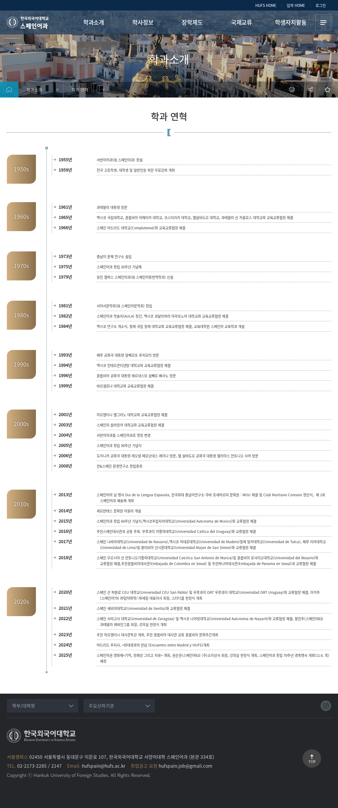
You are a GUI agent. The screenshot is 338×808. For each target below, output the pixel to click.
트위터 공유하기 (263, 107)
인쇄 (293, 89)
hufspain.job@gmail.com (185, 765)
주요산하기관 (101, 705)
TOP (312, 762)
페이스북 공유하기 (255, 107)
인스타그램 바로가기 (326, 705)
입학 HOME (296, 5)
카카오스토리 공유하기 (271, 107)
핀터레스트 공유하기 (279, 107)
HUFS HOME (265, 5)
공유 (311, 89)
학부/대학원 (23, 705)
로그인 (321, 5)
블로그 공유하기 (287, 107)
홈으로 (9, 90)
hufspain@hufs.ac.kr (103, 765)
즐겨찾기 (329, 89)
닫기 (314, 104)
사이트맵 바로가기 (323, 22)
